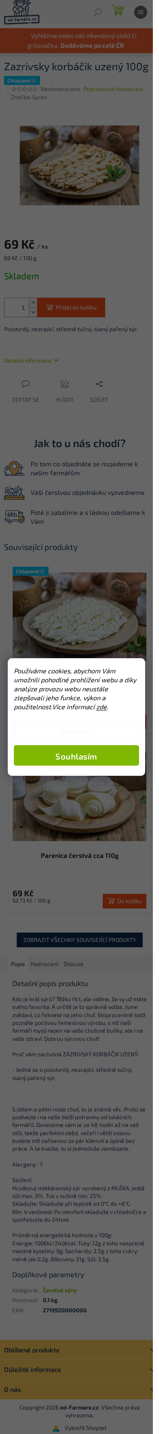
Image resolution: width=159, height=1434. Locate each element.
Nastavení (77, 731)
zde (101, 706)
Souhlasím (76, 756)
